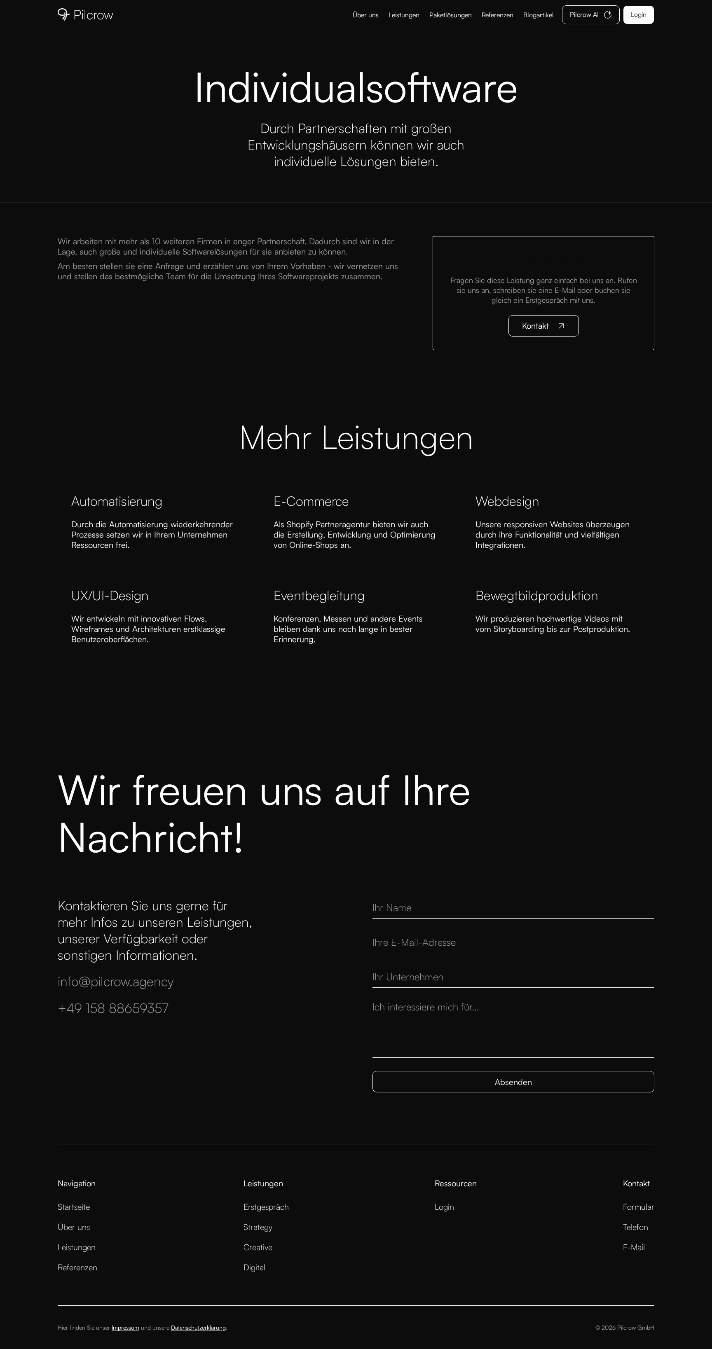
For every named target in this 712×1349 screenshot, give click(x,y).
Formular (638, 1207)
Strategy (258, 1227)
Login (444, 1207)
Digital (254, 1267)
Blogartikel (538, 15)
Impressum (125, 1327)
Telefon (635, 1227)
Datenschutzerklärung (198, 1327)
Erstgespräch (266, 1207)
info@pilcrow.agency (115, 981)
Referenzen (497, 15)
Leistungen (404, 15)
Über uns (366, 15)
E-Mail (634, 1247)
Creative (258, 1247)
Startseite (74, 1207)
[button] (450, 15)
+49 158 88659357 (113, 1008)
